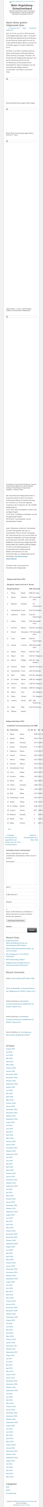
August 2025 (10, 1087)
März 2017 (10, 1371)
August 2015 (10, 1426)
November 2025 (11, 1077)
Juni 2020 (9, 1250)
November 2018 (11, 1311)
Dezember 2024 (11, 1109)
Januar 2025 (10, 1106)
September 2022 (12, 1186)
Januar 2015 (10, 1448)
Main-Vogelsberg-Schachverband (22, 7)
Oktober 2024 (11, 1116)
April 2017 (9, 1368)
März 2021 (10, 1227)
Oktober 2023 (11, 1151)
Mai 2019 (9, 1291)
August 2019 (10, 1282)
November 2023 (11, 1148)
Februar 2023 (11, 1173)
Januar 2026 (10, 1071)
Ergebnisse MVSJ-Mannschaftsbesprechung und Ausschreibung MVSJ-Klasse (16, 943)
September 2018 (12, 1317)
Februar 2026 (11, 1068)
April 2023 (9, 1167)
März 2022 (10, 1196)
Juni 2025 (9, 1090)
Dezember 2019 (11, 1269)
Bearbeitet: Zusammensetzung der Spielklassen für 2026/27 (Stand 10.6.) (20, 1004)
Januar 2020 (10, 1266)
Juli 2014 (9, 1464)
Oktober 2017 (11, 1349)
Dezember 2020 (11, 1234)
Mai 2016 (9, 1400)
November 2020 (11, 1237)
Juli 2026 (9, 1052)
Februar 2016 (11, 1406)
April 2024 (9, 1135)
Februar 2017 (11, 1374)
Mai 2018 (9, 1330)
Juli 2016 (9, 1394)
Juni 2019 (9, 1288)
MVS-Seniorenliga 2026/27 (15, 959)
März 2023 (10, 1170)
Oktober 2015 (11, 1419)
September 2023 (12, 1154)
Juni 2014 (9, 1467)
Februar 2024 (11, 1141)
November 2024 (11, 1113)
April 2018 (9, 1333)
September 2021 (12, 1212)
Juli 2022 (9, 1189)
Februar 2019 (11, 1301)
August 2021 (10, 1215)
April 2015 (9, 1438)
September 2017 (12, 1352)
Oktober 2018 (11, 1314)
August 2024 (10, 1122)
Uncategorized (11, 1493)
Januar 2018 (10, 1342)
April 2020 (9, 1256)
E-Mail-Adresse (12, 894)
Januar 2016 (10, 1410)
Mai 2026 (9, 1058)
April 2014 (9, 1473)
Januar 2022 (10, 1202)
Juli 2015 (9, 1429)
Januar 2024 (10, 1144)
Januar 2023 (10, 1176)
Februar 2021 (11, 1231)
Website (9, 902)
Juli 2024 (9, 1125)
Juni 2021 (9, 1218)
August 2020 (10, 1247)
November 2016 (11, 1384)
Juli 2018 (9, 1323)
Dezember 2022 (11, 1180)
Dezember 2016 (11, 1381)
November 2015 (11, 1416)
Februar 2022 (11, 1199)
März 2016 (10, 1403)
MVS (9, 829)
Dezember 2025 (11, 1074)
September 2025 (12, 1084)
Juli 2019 (9, 1285)
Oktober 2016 (11, 1387)
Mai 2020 (9, 1253)
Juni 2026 (9, 1055)
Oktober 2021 (11, 1208)
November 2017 (11, 1346)
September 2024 (12, 1119)
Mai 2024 (9, 1132)
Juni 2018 (9, 1327)
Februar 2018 (11, 1339)
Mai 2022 (9, 1192)
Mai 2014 (9, 1470)
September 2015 (12, 1422)
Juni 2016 (9, 1397)
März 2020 (10, 1259)
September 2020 (12, 1244)
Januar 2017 (10, 1378)
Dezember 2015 (11, 1413)
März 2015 (10, 1441)
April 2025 (9, 1097)
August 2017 (10, 1355)
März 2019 (10, 1298)
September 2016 (12, 1390)
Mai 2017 (9, 1365)
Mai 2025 (9, 1093)
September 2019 (12, 1279)
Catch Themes (26, 1505)
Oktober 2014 (11, 1454)
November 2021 (11, 1205)
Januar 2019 (10, 1304)
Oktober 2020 (11, 1240)
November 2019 (11, 1272)
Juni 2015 (9, 1432)
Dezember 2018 (11, 1307)
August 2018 (10, 1320)
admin (24, 28)
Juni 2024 (9, 1129)
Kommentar (10, 861)
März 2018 (10, 1336)
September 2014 (12, 1457)
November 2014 (11, 1451)
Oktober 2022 (11, 1183)
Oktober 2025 (11, 1081)
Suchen (9, 926)
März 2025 (10, 1100)
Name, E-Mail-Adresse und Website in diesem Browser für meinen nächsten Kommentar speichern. (19, 914)
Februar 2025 (11, 1103)
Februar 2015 (11, 1445)
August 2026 (10, 1049)
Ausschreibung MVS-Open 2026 (23, 978)
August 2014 (10, 1461)
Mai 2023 (9, 1164)
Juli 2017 (9, 1359)
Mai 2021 (9, 1221)
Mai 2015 (9, 1435)
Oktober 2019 (11, 1275)
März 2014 (10, 1477)
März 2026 (10, 1065)
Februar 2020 (11, 1263)
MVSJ (8, 1490)
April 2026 (9, 1062)
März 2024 (10, 1138)
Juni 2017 (9, 1362)
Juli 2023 (9, 1157)
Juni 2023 (9, 1160)
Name (8, 887)
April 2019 (9, 1295)
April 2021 (9, 1224)
